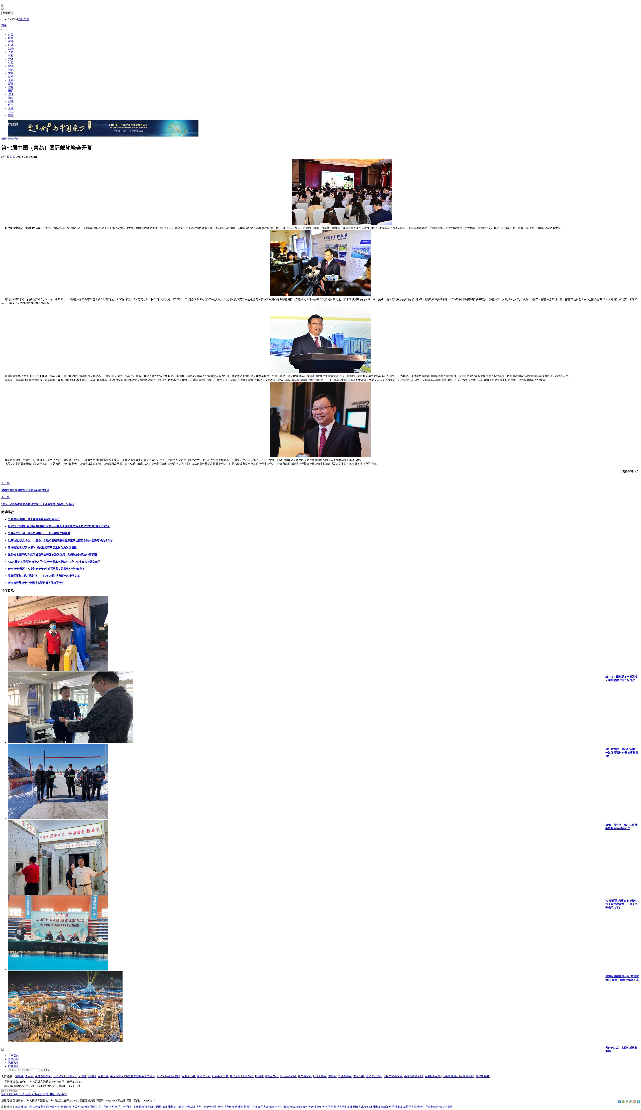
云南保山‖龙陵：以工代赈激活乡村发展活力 (34, 519)
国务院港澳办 (451, 1076)
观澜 (11, 94)
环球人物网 (320, 1076)
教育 (11, 69)
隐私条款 (13, 1062)
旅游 (11, 66)
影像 (11, 83)
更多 (4, 25)
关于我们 (13, 1055)
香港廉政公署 (433, 1076)
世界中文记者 (220, 1076)
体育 (11, 87)
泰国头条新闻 (288, 1076)
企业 (11, 108)
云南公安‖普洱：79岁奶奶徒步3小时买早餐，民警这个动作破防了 (46, 568)
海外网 (332, 1076)
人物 (11, 52)
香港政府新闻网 (413, 1076)
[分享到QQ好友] (627, 1101)
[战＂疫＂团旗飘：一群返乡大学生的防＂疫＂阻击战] (58, 669)
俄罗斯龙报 (483, 1076)
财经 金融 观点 (10, 138)
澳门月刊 (235, 1076)
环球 (11, 41)
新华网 (161, 1076)
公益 (11, 55)
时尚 (11, 104)
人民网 (82, 1076)
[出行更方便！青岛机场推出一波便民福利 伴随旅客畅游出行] (70, 742)
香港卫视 (103, 1076)
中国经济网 (173, 1076)
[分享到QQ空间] (630, 1101)
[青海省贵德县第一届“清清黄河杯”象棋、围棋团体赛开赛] (58, 969)
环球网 (259, 1076)
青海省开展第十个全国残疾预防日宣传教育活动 (36, 582)
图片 (11, 90)
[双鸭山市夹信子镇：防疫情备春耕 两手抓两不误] (58, 818)
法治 (11, 48)
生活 (11, 80)
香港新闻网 (467, 1076)
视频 (11, 115)
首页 (10, 34)
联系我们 (13, 1059)
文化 (11, 73)
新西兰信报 (272, 1076)
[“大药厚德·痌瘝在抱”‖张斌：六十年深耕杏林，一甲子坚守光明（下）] (58, 893)
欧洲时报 (71, 1076)
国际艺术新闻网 (393, 1076)
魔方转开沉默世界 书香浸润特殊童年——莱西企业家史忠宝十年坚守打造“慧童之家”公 (59, 526)
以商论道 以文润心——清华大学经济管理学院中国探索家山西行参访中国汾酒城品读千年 (60, 540)
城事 (11, 97)
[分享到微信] (623, 1101)
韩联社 (19, 1076)
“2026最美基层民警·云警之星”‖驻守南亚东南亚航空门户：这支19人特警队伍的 (54, 561)
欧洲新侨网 (345, 1076)
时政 (11, 38)
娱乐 (11, 76)
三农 (11, 111)
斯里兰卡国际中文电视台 (140, 1076)
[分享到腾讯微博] (638, 1101)
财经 (11, 62)
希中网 (29, 1076)
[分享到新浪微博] (634, 1101)
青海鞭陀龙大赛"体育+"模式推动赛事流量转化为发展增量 (42, 547)
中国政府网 (117, 1076)
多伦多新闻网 (43, 1076)
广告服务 (13, 1066)
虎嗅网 (92, 1076)
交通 (11, 59)
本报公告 (7, 13)
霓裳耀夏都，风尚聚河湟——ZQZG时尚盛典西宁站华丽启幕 (44, 575)
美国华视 (359, 1076)
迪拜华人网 (204, 1076)
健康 (11, 101)
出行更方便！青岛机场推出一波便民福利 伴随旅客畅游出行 (621, 753)
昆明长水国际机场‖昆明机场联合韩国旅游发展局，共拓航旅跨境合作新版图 (52, 554)
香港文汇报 (189, 1076)
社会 (11, 45)
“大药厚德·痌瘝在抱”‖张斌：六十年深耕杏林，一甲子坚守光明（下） (622, 904)
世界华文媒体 (374, 1076)
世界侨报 (248, 1076)
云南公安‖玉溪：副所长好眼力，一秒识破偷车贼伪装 (39, 533)
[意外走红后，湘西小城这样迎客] (65, 1040)
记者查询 (45, 1070)
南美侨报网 (305, 1076)
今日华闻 (58, 1076)
